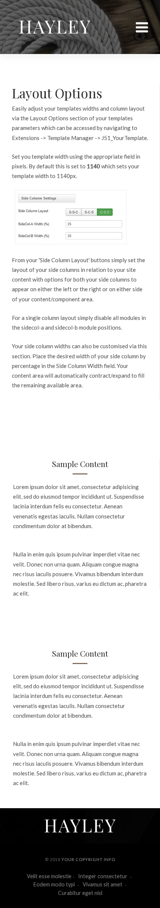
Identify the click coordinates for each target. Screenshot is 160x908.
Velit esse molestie (49, 876)
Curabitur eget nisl (80, 893)
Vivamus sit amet (103, 884)
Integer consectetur (103, 876)
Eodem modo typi (54, 884)
